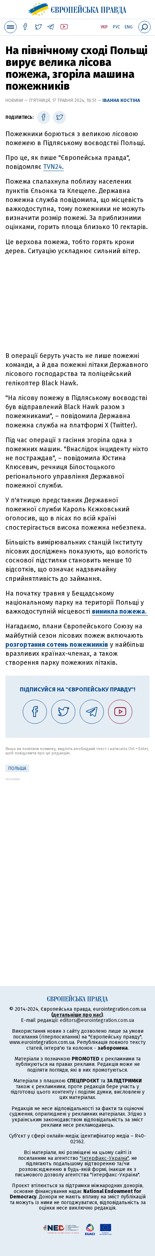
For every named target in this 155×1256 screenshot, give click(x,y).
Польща (17, 768)
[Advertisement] (77, 304)
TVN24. (53, 167)
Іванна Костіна (121, 100)
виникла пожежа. (120, 611)
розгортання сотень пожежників (56, 645)
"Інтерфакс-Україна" (104, 1158)
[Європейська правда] (77, 8)
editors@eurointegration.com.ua (97, 1020)
